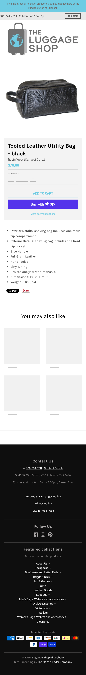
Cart (74, 16)
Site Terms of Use (43, 510)
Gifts (43, 586)
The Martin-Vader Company (55, 662)
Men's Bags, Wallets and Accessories (41, 599)
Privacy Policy (43, 503)
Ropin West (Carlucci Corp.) (26, 159)
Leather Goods (43, 590)
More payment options (43, 213)
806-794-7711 (34, 468)
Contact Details (53, 468)
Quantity (13, 173)
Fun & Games (41, 581)
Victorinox (41, 608)
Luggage (41, 594)
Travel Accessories (41, 603)
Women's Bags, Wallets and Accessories (41, 617)
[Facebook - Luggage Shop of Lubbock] (35, 534)
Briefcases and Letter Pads (41, 572)
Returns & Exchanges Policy (43, 496)
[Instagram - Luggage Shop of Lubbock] (43, 534)
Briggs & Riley (41, 577)
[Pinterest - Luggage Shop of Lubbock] (50, 534)
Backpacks (41, 568)
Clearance (43, 621)
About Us (41, 563)
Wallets (43, 612)
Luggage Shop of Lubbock (48, 657)
